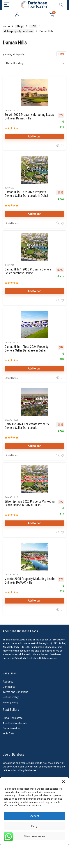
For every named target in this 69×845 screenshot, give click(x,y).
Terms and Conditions (15, 691)
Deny (34, 826)
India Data (8, 733)
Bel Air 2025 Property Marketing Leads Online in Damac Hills (29, 116)
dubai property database (18, 31)
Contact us (9, 686)
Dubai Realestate (13, 718)
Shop (20, 26)
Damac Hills (11, 110)
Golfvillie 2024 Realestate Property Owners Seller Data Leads (27, 426)
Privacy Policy (11, 702)
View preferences (34, 836)
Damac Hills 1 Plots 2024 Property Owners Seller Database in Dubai (26, 348)
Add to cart (34, 136)
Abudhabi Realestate (15, 723)
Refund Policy (11, 697)
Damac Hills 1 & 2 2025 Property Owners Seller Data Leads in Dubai (26, 194)
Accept (34, 815)
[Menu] (6, 5)
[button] (63, 782)
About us (8, 681)
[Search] (61, 5)
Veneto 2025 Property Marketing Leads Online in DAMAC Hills (29, 580)
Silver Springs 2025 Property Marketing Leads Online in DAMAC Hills (30, 503)
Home (6, 26)
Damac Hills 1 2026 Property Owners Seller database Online (28, 271)
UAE (33, 26)
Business (9, 188)
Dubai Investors (12, 728)
